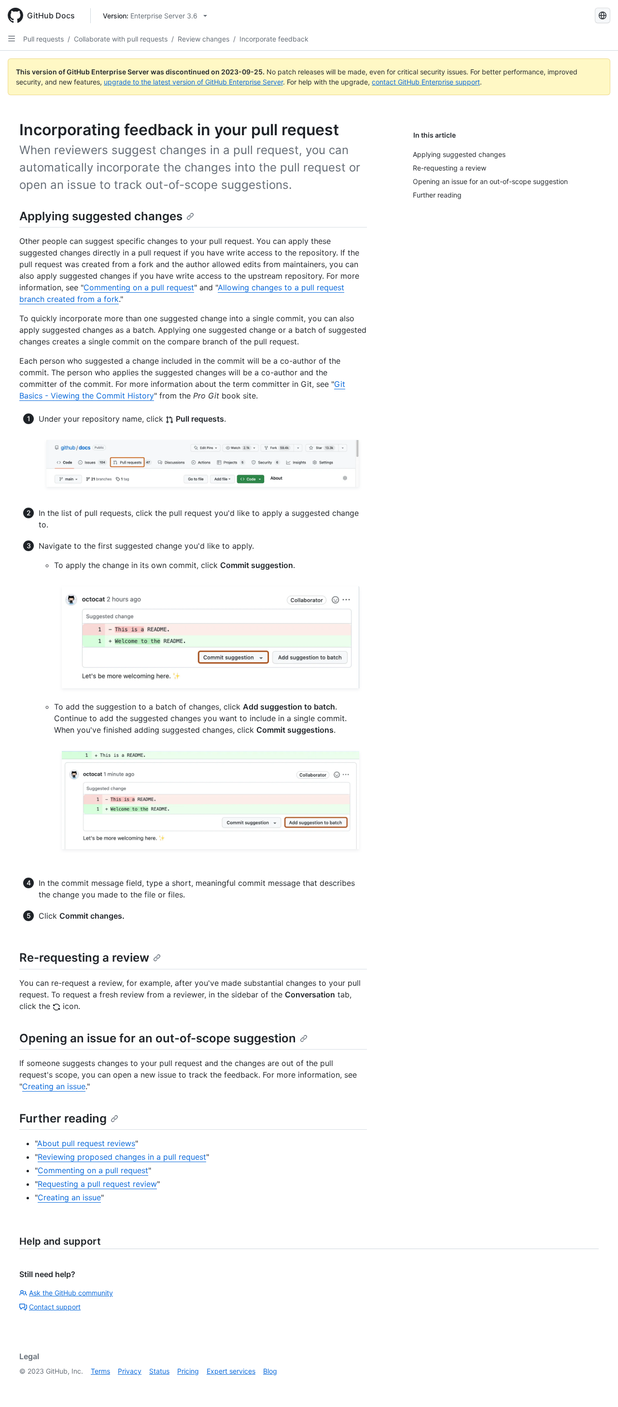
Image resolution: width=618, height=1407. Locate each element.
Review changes (203, 39)
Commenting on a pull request (139, 287)
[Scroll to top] (596, 1385)
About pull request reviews (86, 1143)
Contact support (55, 1307)
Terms (100, 1371)
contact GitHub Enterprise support (426, 82)
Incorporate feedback (274, 39)
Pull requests (43, 39)
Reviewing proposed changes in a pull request (122, 1157)
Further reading (63, 1118)
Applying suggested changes (101, 216)
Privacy (129, 1371)
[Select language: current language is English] (602, 15)
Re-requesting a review (84, 958)
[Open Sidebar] (11, 38)
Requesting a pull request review (97, 1184)
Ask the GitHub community (71, 1293)
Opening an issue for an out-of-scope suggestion (157, 1038)
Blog (270, 1371)
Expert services (231, 1371)
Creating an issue (53, 1086)
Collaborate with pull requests (121, 39)
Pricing (188, 1371)
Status (159, 1371)
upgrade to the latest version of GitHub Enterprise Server (193, 82)
